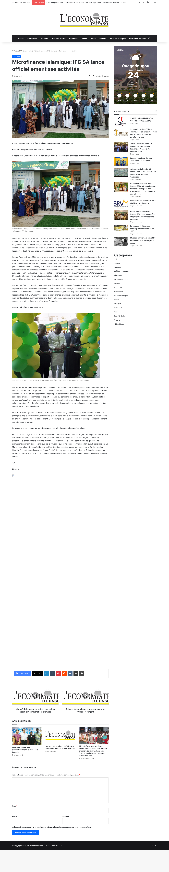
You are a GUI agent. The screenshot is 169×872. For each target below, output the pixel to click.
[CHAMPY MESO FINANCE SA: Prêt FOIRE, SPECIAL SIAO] (121, 121)
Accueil (21, 38)
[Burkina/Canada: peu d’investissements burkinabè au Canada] (27, 736)
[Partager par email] (75, 673)
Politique (44, 38)
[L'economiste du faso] (84, 18)
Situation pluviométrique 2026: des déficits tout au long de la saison (143, 240)
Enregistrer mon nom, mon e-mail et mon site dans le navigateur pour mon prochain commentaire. (53, 827)
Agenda (117, 263)
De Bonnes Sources (137, 38)
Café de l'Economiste (122, 271)
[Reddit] (64, 673)
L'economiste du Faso (54, 846)
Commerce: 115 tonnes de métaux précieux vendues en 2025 (142, 228)
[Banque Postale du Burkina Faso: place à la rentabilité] (121, 161)
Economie (73, 38)
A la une (24, 51)
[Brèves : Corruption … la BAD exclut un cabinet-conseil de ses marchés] (60, 735)
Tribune (117, 320)
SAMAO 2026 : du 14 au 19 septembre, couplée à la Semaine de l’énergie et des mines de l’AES (83, 2)
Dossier (84, 38)
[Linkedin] (46, 673)
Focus (93, 38)
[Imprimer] (81, 673)
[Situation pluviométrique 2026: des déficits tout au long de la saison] (121, 241)
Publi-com (118, 308)
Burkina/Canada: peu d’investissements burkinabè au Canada (25, 749)
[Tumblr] (52, 673)
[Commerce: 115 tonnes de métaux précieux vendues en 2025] (121, 228)
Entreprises (32, 38)
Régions (102, 38)
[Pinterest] (58, 673)
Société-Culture (58, 38)
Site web (65, 816)
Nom (14, 806)
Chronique (118, 275)
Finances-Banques (118, 38)
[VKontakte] (70, 673)
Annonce (117, 267)
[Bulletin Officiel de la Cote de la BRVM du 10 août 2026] (121, 204)
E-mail (15, 816)
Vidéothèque (119, 324)
